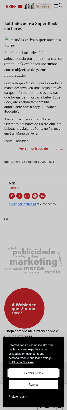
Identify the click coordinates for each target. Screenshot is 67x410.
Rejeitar (34, 384)
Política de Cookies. (21, 362)
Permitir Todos (33, 373)
